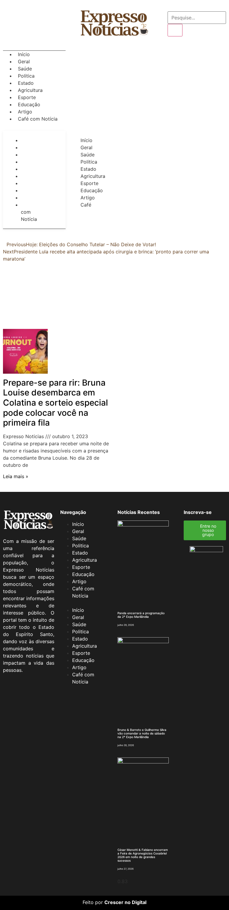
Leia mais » (15, 476)
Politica (26, 76)
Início (24, 54)
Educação (29, 104)
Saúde (25, 69)
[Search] (175, 30)
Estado (26, 83)
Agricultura (30, 90)
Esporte (27, 97)
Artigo (25, 112)
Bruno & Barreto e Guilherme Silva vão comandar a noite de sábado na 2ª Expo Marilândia (141, 733)
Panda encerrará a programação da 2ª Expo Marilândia (141, 614)
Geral (24, 61)
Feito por (93, 902)
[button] (34, 126)
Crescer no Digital (125, 902)
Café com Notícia (38, 119)
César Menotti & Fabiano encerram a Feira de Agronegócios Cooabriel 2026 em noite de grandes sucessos (142, 855)
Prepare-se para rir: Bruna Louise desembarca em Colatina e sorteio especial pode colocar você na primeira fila (55, 403)
